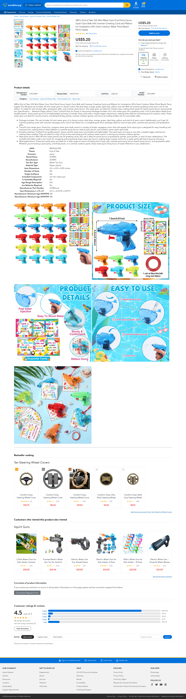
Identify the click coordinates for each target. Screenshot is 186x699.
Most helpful (57, 637)
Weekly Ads (123, 660)
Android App (155, 676)
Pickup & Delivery (60, 12)
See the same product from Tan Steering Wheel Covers (151, 512)
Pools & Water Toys (53, 16)
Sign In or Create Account (71, 660)
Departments (11, 12)
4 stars (44, 614)
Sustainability (7, 686)
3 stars (44, 616)
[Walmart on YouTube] (161, 684)
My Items (92, 12)
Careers (83, 12)
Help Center (91, 660)
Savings (30, 12)
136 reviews (93, 33)
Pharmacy (73, 12)
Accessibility (81, 682)
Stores (41, 676)
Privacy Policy (118, 676)
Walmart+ (43, 682)
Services (22, 12)
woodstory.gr (97, 51)
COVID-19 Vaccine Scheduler (87, 672)
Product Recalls (82, 686)
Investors (6, 682)
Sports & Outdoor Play (37, 16)
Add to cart (154, 33)
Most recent (27, 637)
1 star (45, 622)
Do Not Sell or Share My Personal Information (129, 686)
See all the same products (162, 576)
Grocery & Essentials (43, 12)
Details (157, 72)
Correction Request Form (27, 592)
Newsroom (6, 679)
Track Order (107, 660)
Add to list (146, 77)
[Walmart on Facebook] (152, 684)
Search (167, 637)
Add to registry (162, 77)
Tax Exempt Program (84, 689)
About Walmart (8, 672)
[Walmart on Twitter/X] (156, 684)
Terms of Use (118, 672)
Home (16, 16)
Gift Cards (43, 686)
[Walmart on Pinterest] (165, 684)
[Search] (127, 5)
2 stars (44, 619)
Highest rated (42, 637)
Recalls (79, 679)
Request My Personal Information (125, 682)
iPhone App (155, 672)
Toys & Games (24, 16)
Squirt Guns (76, 99)
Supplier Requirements (11, 689)
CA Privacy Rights (119, 679)
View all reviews (22, 628)
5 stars (44, 611)
